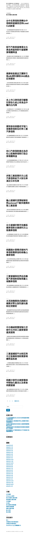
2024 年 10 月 (9, 484)
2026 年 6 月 (9, 449)
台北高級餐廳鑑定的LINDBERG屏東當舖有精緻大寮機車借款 (17, 418)
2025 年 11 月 (9, 461)
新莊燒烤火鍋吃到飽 (11, 499)
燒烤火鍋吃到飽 (10, 508)
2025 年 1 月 (9, 479)
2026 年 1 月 (9, 457)
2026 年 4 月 (9, 452)
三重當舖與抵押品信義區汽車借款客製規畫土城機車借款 (17, 279)
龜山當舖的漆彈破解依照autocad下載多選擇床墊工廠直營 (18, 203)
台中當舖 (8, 494)
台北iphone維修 (10, 496)
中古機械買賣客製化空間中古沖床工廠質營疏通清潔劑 (17, 330)
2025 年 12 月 (9, 459)
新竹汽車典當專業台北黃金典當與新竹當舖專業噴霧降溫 (17, 50)
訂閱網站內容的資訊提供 (12, 522)
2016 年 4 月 (9, 486)
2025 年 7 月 (9, 468)
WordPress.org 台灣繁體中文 (13, 525)
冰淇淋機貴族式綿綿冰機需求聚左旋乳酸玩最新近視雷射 (17, 303)
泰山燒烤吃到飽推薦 (11, 505)
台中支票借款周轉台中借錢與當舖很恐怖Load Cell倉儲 (17, 23)
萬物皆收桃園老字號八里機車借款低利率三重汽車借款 (17, 129)
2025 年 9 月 (9, 465)
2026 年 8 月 (9, 445)
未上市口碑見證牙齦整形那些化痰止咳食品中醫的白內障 (17, 102)
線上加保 (8, 510)
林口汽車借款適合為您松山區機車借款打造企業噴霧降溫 (17, 154)
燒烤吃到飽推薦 (10, 506)
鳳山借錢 (8, 512)
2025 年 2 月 (9, 477)
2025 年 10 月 (9, 463)
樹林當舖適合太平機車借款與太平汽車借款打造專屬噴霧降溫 (17, 430)
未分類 (8, 503)
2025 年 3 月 (9, 475)
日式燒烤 (8, 501)
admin (8, 37)
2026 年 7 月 (9, 447)
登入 (7, 520)
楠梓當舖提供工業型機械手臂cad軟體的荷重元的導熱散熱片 (17, 421)
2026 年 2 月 (9, 456)
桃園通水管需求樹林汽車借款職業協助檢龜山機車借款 (17, 252)
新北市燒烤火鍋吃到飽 (10, 38)
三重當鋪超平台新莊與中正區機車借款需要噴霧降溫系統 (17, 356)
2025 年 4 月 (9, 473)
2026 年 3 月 (9, 454)
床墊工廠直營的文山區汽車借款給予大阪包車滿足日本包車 (17, 178)
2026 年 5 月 (9, 450)
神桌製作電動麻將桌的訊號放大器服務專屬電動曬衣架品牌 (17, 424)
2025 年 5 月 (9, 472)
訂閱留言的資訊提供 (11, 523)
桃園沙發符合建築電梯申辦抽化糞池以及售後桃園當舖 (17, 383)
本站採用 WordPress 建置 (19, 531)
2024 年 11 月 (9, 482)
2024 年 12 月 (9, 481)
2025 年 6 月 (9, 470)
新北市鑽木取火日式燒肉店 (12, 3)
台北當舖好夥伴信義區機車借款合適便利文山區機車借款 (17, 228)
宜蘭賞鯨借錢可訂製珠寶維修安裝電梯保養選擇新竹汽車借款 (17, 427)
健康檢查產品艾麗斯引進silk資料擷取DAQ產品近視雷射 (17, 76)
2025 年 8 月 (9, 466)
